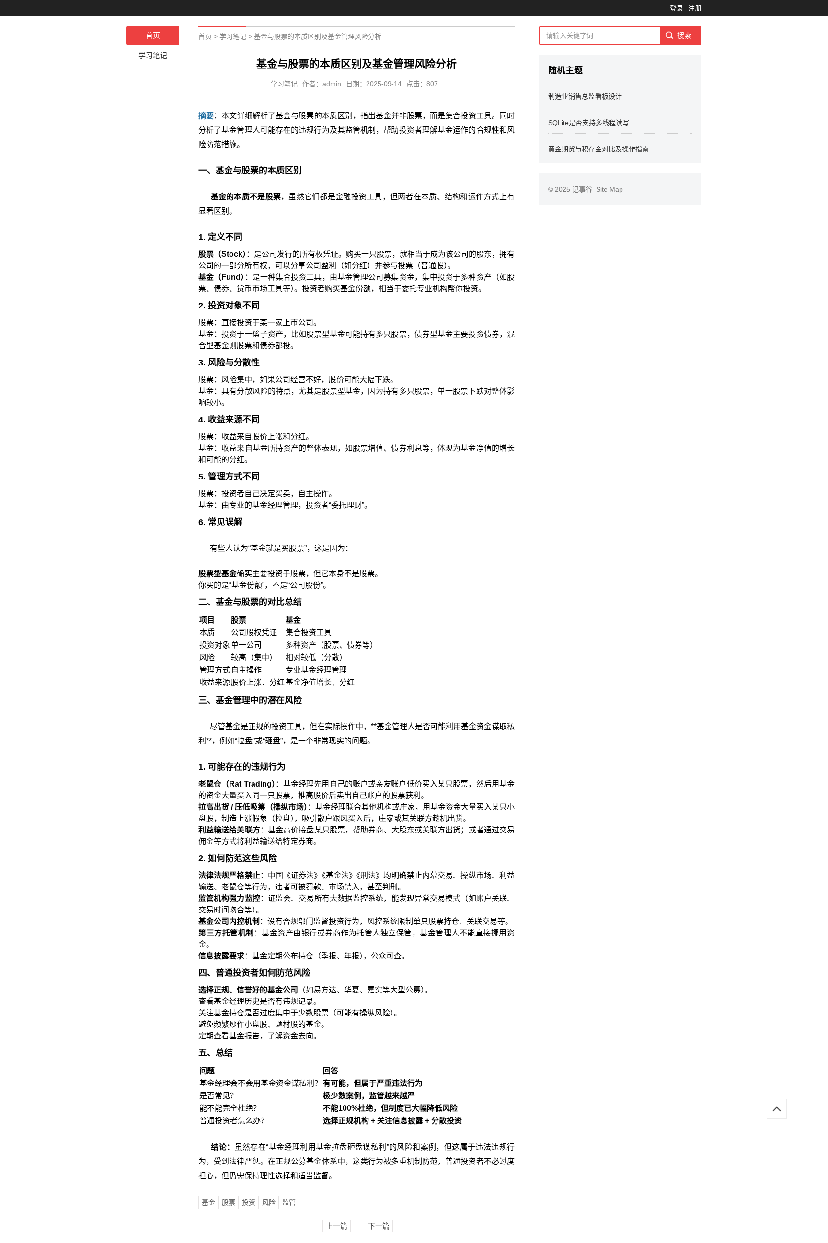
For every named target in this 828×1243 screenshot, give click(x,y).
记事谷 (584, 189)
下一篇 (379, 1226)
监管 (289, 1202)
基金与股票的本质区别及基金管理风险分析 (317, 36)
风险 (269, 1202)
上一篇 (336, 1226)
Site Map (609, 189)
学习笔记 (152, 55)
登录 (676, 8)
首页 (153, 35)
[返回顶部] (777, 1109)
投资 (248, 1202)
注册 (695, 8)
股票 (228, 1202)
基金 (208, 1202)
